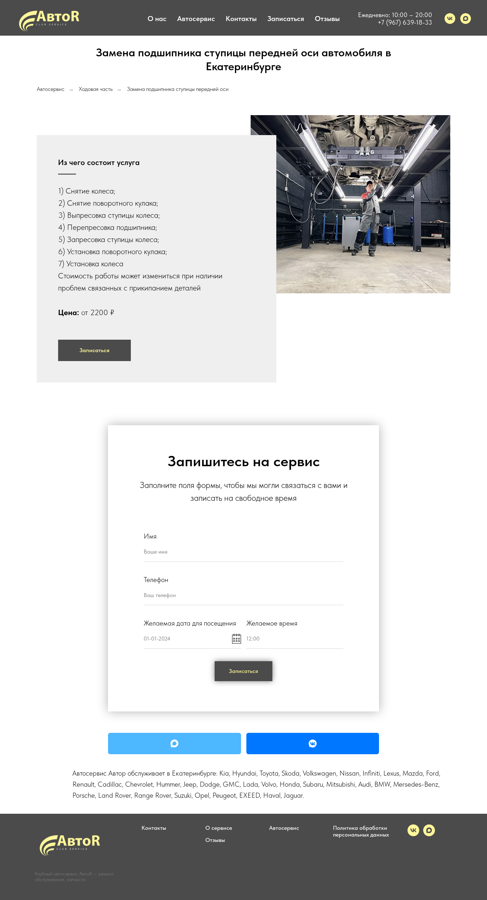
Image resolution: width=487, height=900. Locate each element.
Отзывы (327, 18)
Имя (150, 536)
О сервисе (218, 827)
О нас (157, 18)
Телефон (156, 579)
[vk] (450, 18)
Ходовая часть (96, 89)
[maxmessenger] (465, 18)
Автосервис (196, 18)
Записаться (285, 18)
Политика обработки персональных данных (361, 831)
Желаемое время (271, 623)
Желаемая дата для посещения (190, 623)
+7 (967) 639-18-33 (405, 22)
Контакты (241, 18)
